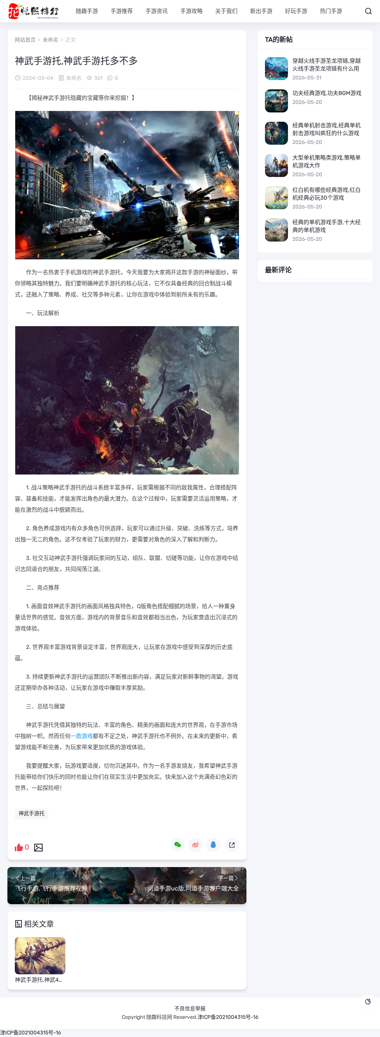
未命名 (50, 40)
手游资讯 (156, 11)
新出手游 (261, 11)
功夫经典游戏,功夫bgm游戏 (326, 93)
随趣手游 (87, 11)
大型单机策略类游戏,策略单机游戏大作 (326, 161)
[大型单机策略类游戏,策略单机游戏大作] (276, 165)
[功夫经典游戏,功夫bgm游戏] (276, 100)
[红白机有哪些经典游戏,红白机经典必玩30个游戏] (276, 197)
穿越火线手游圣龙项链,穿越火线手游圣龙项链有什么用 (326, 65)
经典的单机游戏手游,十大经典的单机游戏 (326, 226)
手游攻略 (191, 11)
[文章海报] (38, 847)
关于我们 (226, 11)
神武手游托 (32, 813)
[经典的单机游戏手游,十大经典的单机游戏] (276, 230)
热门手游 (331, 11)
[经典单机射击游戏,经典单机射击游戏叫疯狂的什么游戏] (276, 133)
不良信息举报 (190, 1008)
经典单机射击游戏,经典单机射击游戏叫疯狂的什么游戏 (326, 129)
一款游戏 (82, 736)
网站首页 (25, 40)
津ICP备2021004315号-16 (227, 1017)
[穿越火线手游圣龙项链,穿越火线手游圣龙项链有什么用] (276, 68)
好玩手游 (296, 11)
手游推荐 (122, 11)
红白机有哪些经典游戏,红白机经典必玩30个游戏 (326, 194)
